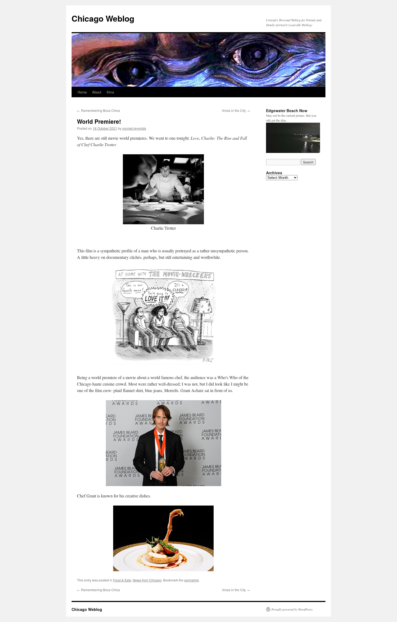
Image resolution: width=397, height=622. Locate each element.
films (110, 92)
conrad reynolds (134, 128)
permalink (191, 580)
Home (82, 92)
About (96, 92)
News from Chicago (147, 580)
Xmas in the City (236, 110)
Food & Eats (122, 580)
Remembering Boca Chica (98, 110)
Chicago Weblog (103, 18)
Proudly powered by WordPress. (292, 609)
